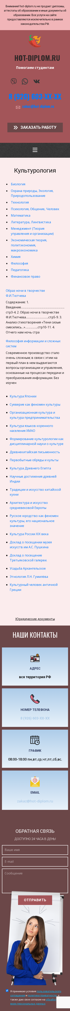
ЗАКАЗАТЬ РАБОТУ (38, 127)
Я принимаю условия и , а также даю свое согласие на (35, 997)
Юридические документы (35, 619)
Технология (20, 202)
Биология (18, 184)
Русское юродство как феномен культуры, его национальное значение (34, 521)
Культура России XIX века (29, 534)
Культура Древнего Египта (30, 468)
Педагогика (20, 270)
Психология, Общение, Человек (35, 209)
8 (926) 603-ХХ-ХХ (35, 96)
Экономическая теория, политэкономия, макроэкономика (29, 245)
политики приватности (42, 995)
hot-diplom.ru (37, 57)
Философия (19, 263)
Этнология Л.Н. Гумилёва (29, 576)
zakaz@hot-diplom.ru (38, 106)
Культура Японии (23, 396)
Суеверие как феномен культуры (35, 404)
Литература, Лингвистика (31, 222)
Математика (20, 215)
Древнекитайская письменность (35, 452)
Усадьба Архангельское (28, 568)
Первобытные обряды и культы (34, 460)
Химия (15, 257)
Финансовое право (25, 276)
